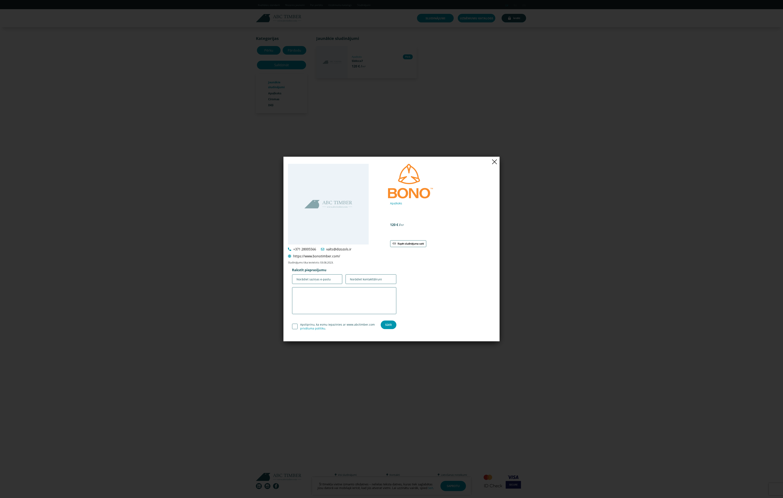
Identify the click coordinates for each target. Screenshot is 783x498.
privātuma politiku (312, 328)
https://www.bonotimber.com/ (316, 256)
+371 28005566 (304, 249)
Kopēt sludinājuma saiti (411, 243)
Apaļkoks (396, 203)
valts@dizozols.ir (339, 249)
